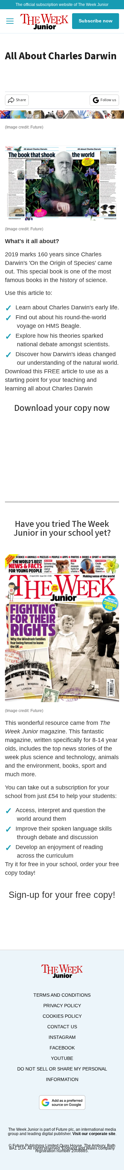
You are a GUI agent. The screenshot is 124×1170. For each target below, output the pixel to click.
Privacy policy (62, 1005)
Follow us (108, 100)
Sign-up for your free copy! (62, 895)
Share (21, 100)
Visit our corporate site (93, 1133)
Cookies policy (62, 1016)
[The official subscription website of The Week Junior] (44, 21)
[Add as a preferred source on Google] (62, 1102)
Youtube (62, 1058)
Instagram (62, 1037)
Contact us (62, 1026)
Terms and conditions (62, 995)
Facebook (62, 1047)
